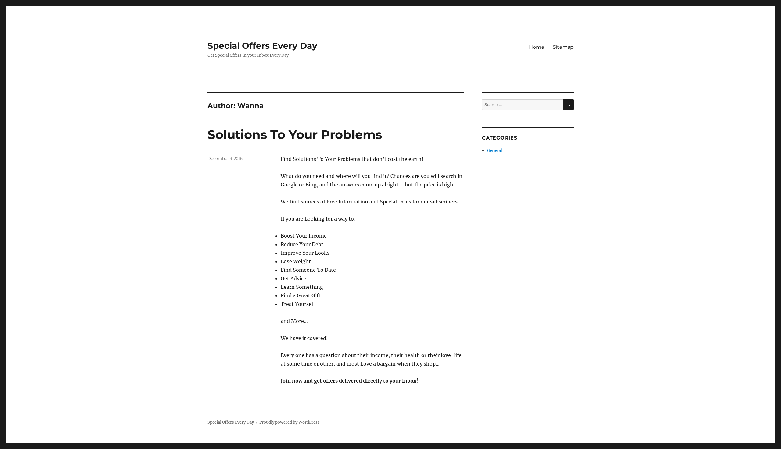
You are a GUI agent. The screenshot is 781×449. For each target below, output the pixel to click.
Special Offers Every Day (262, 46)
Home (536, 47)
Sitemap (563, 47)
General (494, 150)
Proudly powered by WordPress (289, 422)
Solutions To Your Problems (294, 134)
